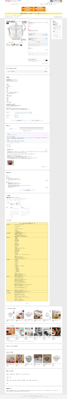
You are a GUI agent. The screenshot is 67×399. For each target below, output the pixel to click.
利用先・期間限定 (58, 25)
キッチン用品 (18, 15)
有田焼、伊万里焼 (23, 380)
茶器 (29, 113)
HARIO (8, 377)
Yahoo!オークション (36, 395)
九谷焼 (27, 380)
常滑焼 (7, 380)
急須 (31, 113)
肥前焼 (36, 380)
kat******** (46, 150)
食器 (21, 15)
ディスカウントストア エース (8, 15)
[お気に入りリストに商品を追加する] (60, 37)
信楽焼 (33, 380)
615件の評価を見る (12, 204)
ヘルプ (61, 2)
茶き (10, 377)
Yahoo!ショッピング (26, 395)
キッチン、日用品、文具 (18, 113)
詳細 (46, 44)
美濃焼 (16, 380)
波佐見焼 (19, 380)
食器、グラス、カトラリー (25, 113)
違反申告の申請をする (45, 63)
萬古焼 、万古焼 (12, 380)
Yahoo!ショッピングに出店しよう (56, 2)
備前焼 (30, 380)
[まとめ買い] (14, 15)
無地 (7, 383)
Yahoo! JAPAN (50, 2)
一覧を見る (45, 71)
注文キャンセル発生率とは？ (19, 204)
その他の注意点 (17, 142)
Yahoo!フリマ (41, 395)
